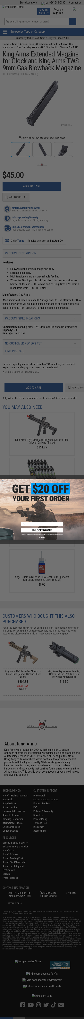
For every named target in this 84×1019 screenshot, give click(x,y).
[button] (42, 531)
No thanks (42, 538)
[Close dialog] (2, 481)
